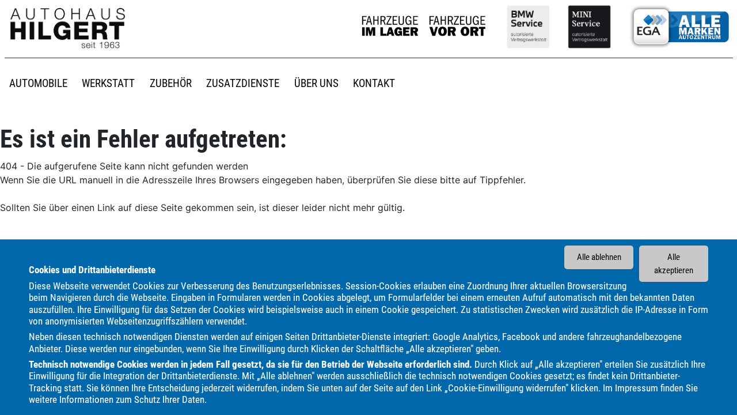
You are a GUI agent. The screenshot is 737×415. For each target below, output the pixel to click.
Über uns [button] (316, 83)
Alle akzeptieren (673, 264)
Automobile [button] (38, 83)
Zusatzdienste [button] (242, 83)
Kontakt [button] (374, 83)
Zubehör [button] (171, 83)
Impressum (636, 387)
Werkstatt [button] (108, 83)
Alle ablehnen (599, 257)
